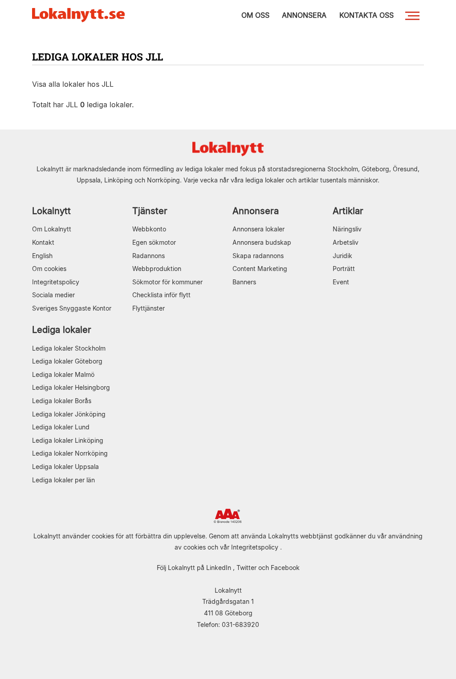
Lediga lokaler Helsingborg (71, 387)
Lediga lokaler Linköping (67, 440)
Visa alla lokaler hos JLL (73, 84)
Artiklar (348, 210)
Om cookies (49, 268)
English (42, 255)
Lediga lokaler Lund (61, 427)
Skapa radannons (258, 255)
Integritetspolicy (55, 282)
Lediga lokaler (61, 329)
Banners (244, 282)
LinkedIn (218, 567)
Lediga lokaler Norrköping (70, 453)
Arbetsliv (345, 242)
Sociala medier (53, 295)
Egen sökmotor (154, 242)
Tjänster (149, 210)
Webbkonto (149, 229)
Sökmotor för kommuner (167, 282)
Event (341, 282)
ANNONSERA (304, 15)
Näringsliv (347, 229)
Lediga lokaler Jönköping (69, 414)
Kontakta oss (366, 15)
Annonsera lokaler (258, 229)
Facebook (285, 567)
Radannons (148, 255)
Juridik (342, 255)
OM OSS (255, 15)
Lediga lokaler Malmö (63, 374)
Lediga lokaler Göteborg (67, 361)
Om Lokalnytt (51, 229)
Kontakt (43, 242)
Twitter (246, 567)
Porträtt (344, 268)
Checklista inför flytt (161, 295)
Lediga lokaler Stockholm (69, 348)
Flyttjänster (148, 308)
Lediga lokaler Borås (61, 400)
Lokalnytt (51, 210)
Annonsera (255, 210)
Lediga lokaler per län (63, 480)
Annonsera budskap (261, 242)
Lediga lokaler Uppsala (65, 466)
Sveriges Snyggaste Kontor (71, 308)
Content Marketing (259, 268)
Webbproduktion (156, 268)
